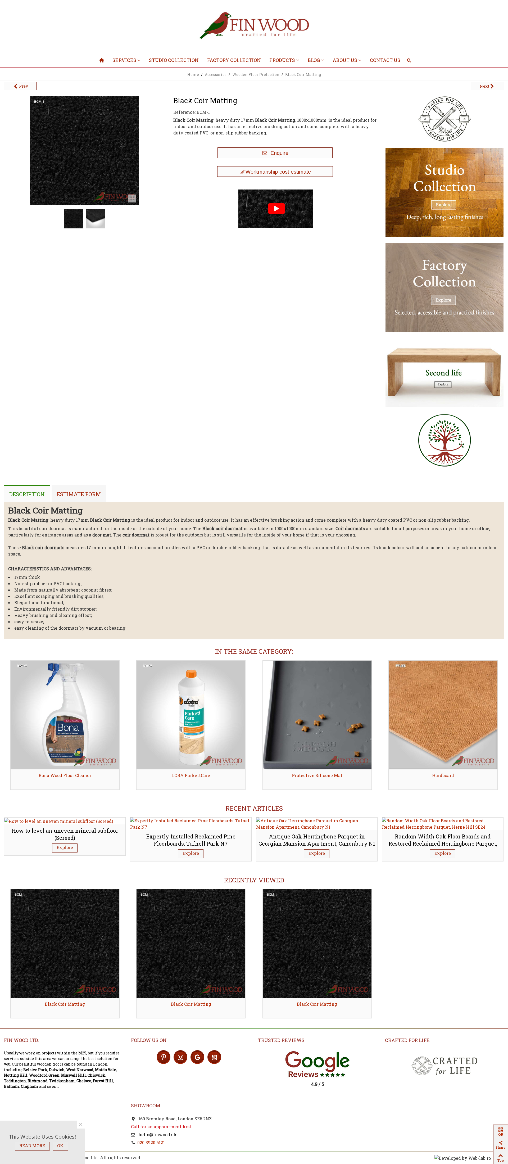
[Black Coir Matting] (65, 943)
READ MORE (32, 1145)
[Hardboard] (443, 715)
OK (60, 1145)
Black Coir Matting (65, 1004)
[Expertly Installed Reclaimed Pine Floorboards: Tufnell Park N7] (190, 823)
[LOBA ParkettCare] (191, 715)
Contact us (385, 60)
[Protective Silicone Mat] (317, 715)
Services (124, 60)
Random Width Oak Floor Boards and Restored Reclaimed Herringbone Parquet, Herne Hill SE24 (442, 843)
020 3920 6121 (151, 1142)
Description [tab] (27, 494)
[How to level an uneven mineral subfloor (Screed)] (58, 820)
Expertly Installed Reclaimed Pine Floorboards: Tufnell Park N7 (190, 840)
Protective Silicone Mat (317, 775)
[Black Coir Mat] (132, 198)
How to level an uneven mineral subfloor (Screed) (65, 834)
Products (282, 60)
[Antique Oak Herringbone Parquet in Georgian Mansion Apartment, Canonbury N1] (316, 823)
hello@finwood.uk (157, 1134)
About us (345, 60)
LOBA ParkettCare (191, 775)
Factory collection (234, 60)
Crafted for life (407, 1040)
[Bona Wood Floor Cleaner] (65, 715)
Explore (65, 847)
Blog (314, 60)
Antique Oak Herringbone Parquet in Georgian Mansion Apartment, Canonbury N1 (316, 840)
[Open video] (275, 208)
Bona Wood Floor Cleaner (65, 775)
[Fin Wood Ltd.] (254, 26)
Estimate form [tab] (79, 494)
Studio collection (174, 60)
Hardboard (443, 775)
